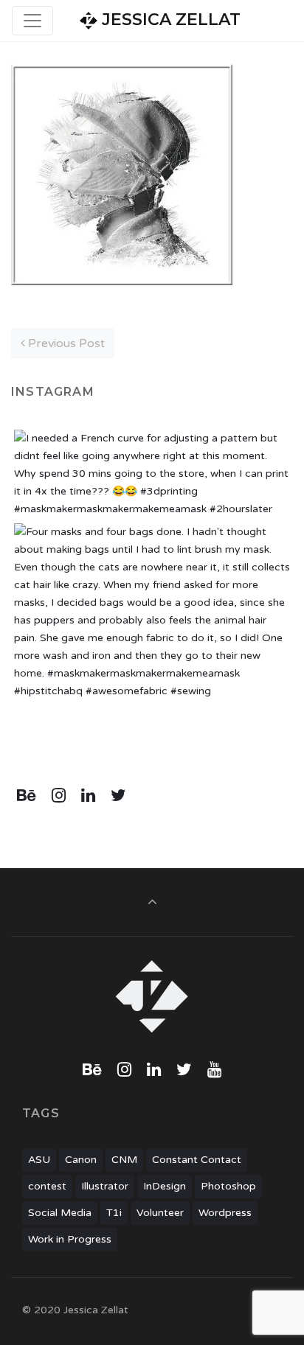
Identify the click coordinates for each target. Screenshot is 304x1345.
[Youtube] (214, 1070)
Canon (81, 1159)
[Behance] (27, 796)
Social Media (59, 1212)
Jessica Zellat (169, 19)
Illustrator (104, 1186)
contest (47, 1186)
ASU (39, 1159)
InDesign (164, 1186)
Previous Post (65, 343)
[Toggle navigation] (32, 20)
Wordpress (225, 1212)
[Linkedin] (88, 796)
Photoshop (228, 1186)
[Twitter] (118, 796)
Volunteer (160, 1212)
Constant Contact (196, 1159)
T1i (114, 1212)
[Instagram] (59, 796)
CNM (124, 1159)
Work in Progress (69, 1239)
